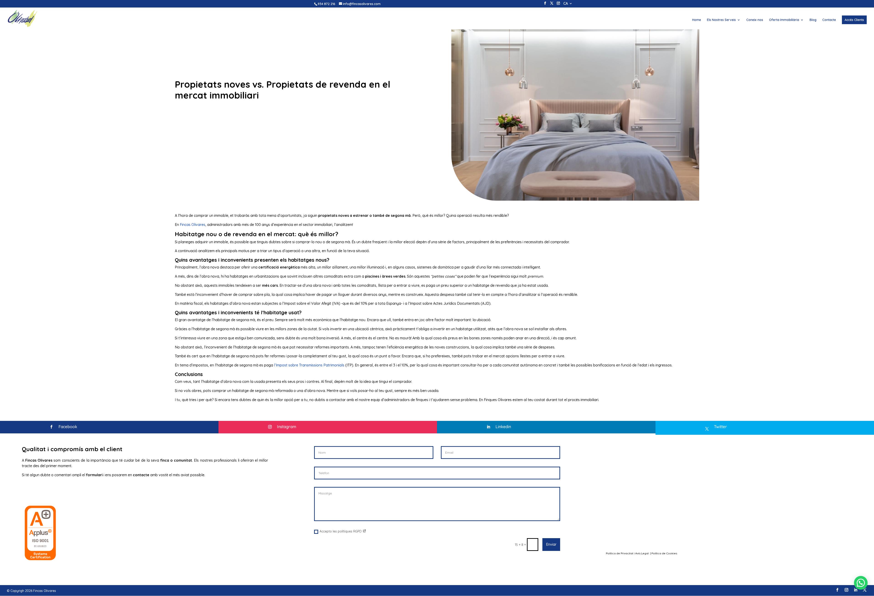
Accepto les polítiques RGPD (341, 531)
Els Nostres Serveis (721, 20)
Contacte (829, 20)
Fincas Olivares (192, 224)
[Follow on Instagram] (846, 589)
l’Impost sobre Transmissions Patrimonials (309, 365)
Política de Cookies (664, 553)
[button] (861, 583)
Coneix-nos (754, 20)
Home (696, 20)
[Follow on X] (864, 589)
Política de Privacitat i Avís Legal (627, 553)
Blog (813, 20)
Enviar (551, 544)
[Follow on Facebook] (837, 589)
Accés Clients (854, 20)
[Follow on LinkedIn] (855, 589)
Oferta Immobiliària (784, 20)
